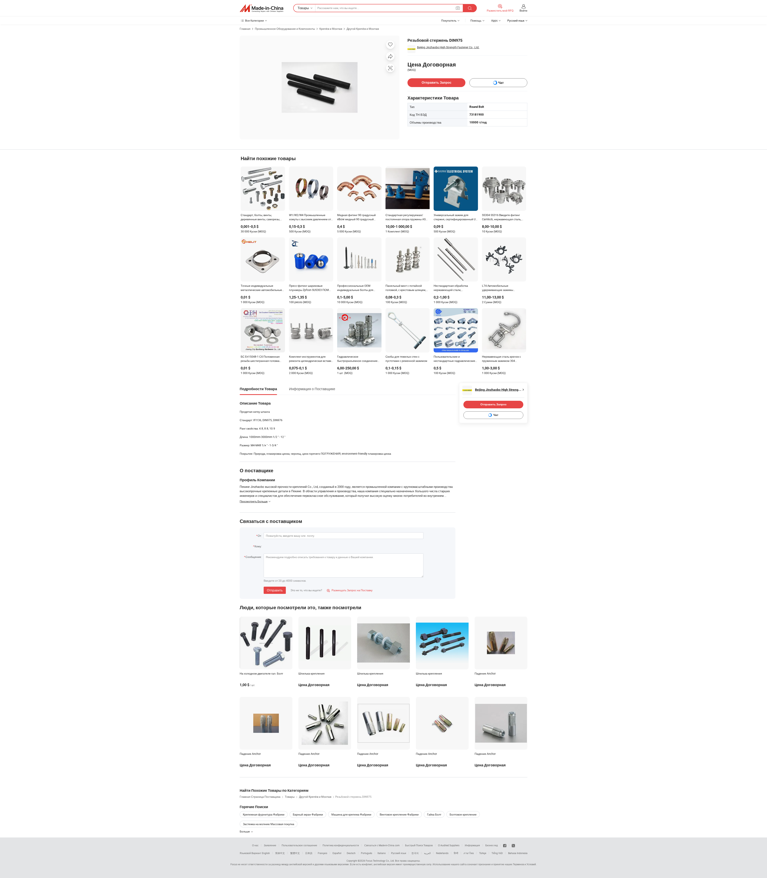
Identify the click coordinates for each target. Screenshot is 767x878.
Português (366, 853)
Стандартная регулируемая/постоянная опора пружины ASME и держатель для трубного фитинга (407, 217)
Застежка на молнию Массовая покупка (268, 824)
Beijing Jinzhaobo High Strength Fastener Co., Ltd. (448, 47)
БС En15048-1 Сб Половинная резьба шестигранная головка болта (260, 359)
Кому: (258, 546)
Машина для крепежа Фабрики (351, 814)
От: (260, 536)
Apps (494, 20)
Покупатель (448, 20)
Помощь (475, 20)
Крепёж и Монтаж (330, 29)
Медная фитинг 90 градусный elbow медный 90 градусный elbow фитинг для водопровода (357, 217)
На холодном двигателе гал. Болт (261, 673)
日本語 (308, 853)
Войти (523, 10)
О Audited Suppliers (448, 845)
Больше (245, 831)
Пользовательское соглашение (299, 845)
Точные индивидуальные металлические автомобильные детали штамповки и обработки (261, 288)
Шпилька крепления (311, 673)
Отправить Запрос (436, 82)
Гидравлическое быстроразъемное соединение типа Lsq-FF (357, 359)
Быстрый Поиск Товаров (419, 845)
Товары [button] (303, 8)
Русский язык (398, 853)
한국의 (415, 853)
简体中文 (280, 853)
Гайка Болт (434, 814)
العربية (427, 853)
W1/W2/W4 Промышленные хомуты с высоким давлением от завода (310, 217)
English (266, 853)
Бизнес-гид (491, 845)
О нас (255, 845)
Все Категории (254, 20)
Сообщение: (253, 557)
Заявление (270, 845)
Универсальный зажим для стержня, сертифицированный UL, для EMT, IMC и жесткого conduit (456, 217)
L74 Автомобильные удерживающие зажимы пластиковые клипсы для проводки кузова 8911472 (498, 288)
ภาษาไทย (469, 853)
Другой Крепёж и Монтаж (363, 29)
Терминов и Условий (524, 864)
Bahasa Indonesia (518, 853)
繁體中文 (295, 853)
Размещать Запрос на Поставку (350, 590)
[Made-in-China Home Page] (261, 8)
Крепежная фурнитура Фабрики (263, 814)
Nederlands (442, 853)
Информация (472, 845)
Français (322, 853)
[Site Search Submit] (470, 8)
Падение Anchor (485, 673)
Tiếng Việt (497, 853)
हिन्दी (456, 853)
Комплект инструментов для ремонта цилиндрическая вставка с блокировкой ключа (311, 359)
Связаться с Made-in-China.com (382, 845)
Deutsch (351, 853)
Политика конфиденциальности (341, 845)
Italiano (382, 853)
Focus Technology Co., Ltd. (380, 860)
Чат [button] (501, 83)
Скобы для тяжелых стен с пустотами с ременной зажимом (406, 359)
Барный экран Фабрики (308, 814)
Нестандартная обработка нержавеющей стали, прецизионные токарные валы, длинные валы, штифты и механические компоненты (454, 288)
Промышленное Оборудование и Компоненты (285, 29)
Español (337, 853)
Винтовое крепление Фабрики (399, 814)
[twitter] (513, 845)
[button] (458, 8)
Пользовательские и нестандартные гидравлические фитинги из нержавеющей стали (455, 359)
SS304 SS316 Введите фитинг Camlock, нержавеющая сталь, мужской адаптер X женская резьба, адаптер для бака (501, 217)
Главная (245, 29)
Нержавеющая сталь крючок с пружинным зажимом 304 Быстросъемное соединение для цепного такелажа (503, 359)
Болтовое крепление (463, 814)
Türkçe (482, 853)
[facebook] (504, 845)
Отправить (275, 590)
